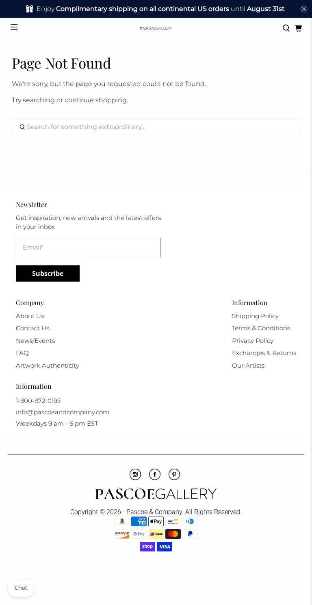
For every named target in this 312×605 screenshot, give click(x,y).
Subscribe (47, 273)
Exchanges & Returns (264, 353)
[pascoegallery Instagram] (135, 478)
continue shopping (96, 100)
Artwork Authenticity (47, 365)
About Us (30, 316)
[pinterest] (174, 478)
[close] (304, 9)
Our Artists (248, 365)
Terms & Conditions (261, 328)
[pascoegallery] (156, 28)
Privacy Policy (252, 340)
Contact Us (32, 328)
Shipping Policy (255, 316)
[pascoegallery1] (156, 495)
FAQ (22, 353)
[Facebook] (154, 478)
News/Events (35, 340)
